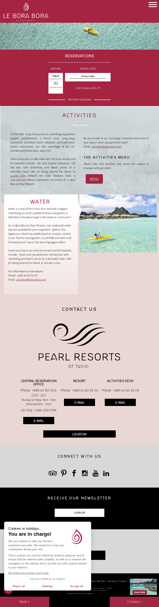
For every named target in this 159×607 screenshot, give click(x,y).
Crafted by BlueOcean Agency (80, 593)
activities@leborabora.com (107, 146)
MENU (94, 179)
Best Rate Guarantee (79, 99)
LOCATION (79, 434)
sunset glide (18, 175)
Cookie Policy (98, 588)
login (109, 588)
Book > (25, 602)
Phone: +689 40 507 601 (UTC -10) (39, 392)
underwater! (64, 217)
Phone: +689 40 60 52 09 (120, 390)
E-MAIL (39, 421)
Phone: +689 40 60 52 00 (79, 390)
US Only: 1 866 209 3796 (39, 410)
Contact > (134, 602)
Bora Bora (40, 209)
